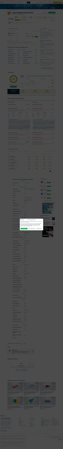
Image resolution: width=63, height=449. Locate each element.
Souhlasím (24, 228)
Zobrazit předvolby (39, 228)
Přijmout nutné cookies (31, 228)
